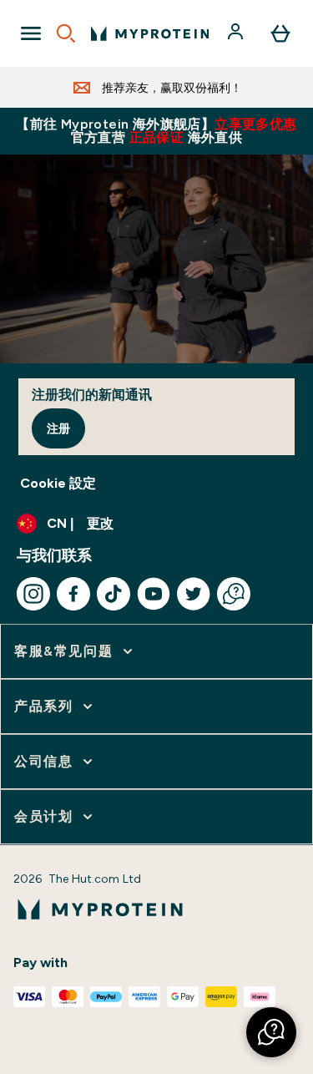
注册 (58, 428)
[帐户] (237, 33)
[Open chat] (233, 593)
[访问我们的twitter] (193, 593)
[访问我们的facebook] (73, 593)
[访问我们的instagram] (33, 593)
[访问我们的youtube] (153, 593)
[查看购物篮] (280, 33)
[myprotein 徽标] (150, 33)
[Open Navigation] (31, 33)
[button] (271, 1032)
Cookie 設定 (58, 483)
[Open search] (66, 33)
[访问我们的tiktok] (113, 593)
